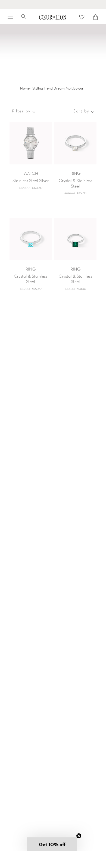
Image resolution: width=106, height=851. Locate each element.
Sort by (81, 111)
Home (25, 88)
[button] (52, 844)
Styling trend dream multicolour (57, 88)
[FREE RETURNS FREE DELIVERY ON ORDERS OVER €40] (53, 4)
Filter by (21, 111)
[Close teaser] (79, 835)
